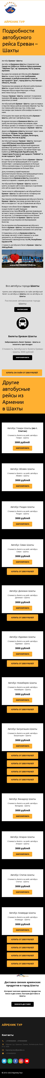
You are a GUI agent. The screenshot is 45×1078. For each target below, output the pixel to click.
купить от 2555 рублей (22, 571)
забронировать (22, 358)
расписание (22, 309)
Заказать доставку (22, 1004)
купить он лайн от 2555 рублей (22, 372)
